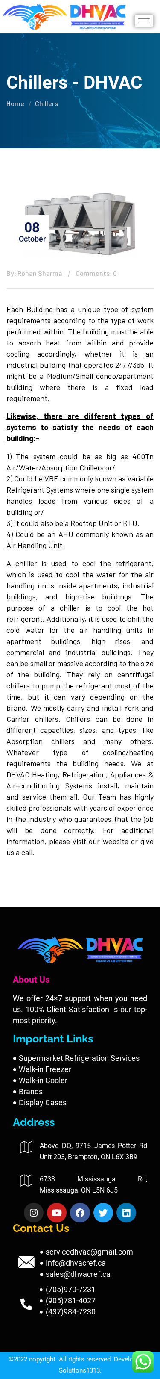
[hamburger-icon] (144, 21)
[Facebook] (80, 1212)
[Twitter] (103, 1212)
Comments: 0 (96, 273)
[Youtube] (57, 1212)
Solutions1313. (80, 1370)
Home (15, 103)
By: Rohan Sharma (34, 273)
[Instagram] (34, 1212)
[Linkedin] (126, 1212)
